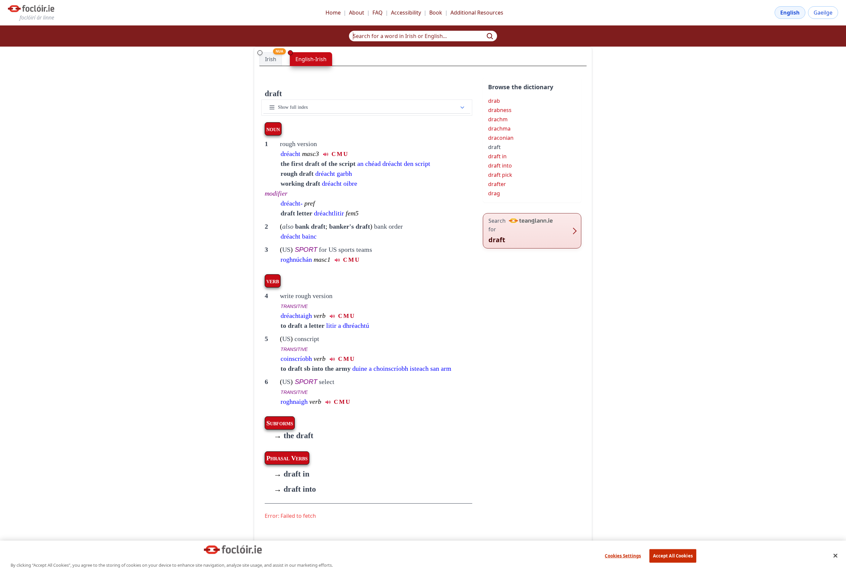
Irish (270, 59)
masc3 (310, 153)
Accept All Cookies (673, 555)
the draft (293, 435)
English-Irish (311, 59)
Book (435, 12)
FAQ (377, 12)
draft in (291, 474)
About (356, 12)
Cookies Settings (623, 555)
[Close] (835, 555)
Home (333, 12)
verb (320, 315)
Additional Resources (476, 12)
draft (273, 93)
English (790, 12)
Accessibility (406, 12)
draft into (295, 489)
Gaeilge (823, 12)
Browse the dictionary (520, 87)
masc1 (322, 259)
